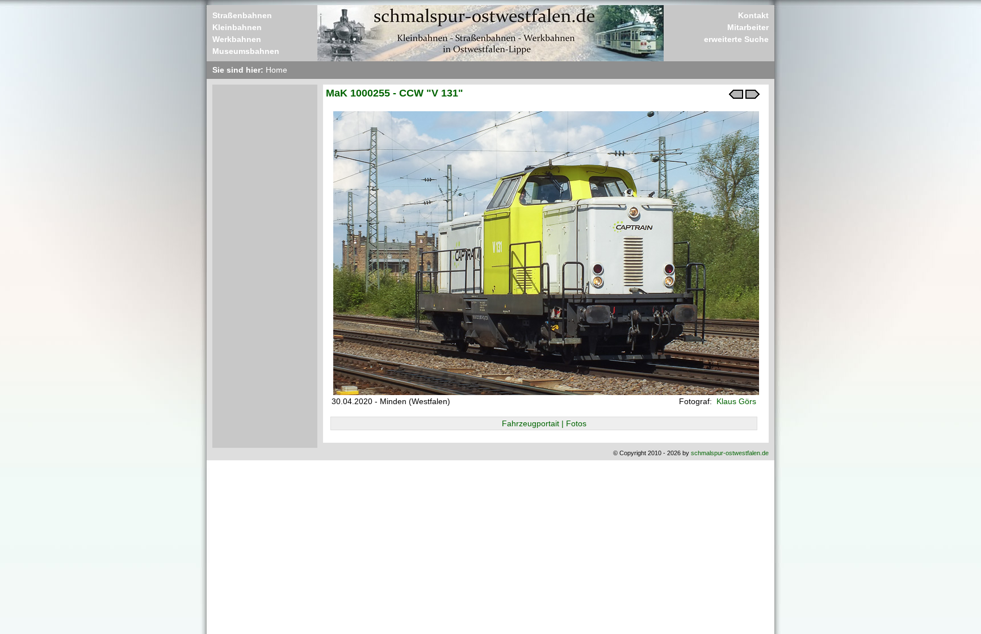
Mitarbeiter (748, 27)
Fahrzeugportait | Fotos (544, 423)
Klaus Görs (735, 401)
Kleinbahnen (237, 27)
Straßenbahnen (242, 15)
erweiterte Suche (736, 39)
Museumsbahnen (245, 51)
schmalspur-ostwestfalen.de (730, 453)
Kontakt (753, 15)
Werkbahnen (236, 39)
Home (276, 69)
